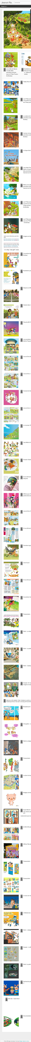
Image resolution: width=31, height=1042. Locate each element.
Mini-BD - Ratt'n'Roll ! (14, 999)
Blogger (21, 1041)
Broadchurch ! (27, 706)
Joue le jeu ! (26, 562)
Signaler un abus (26, 1041)
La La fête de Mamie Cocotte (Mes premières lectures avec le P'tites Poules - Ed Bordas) (12, 72)
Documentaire (27, 1016)
